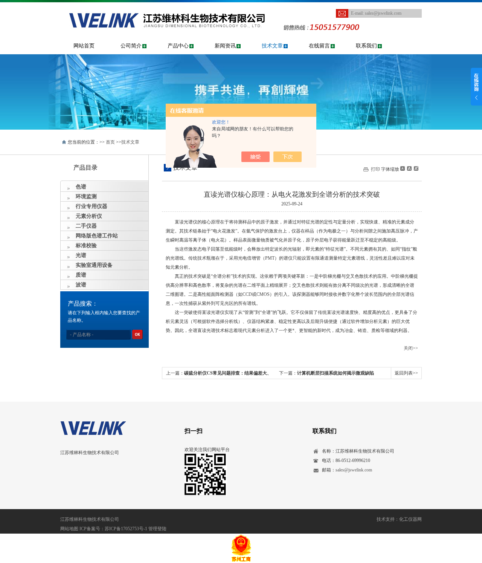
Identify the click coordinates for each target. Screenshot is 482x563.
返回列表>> (406, 373)
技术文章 (272, 46)
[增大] (415, 168)
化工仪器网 (410, 519)
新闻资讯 (225, 46)
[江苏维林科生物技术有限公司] (163, 10)
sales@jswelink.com (383, 13)
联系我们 (366, 46)
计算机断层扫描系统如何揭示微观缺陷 (335, 373)
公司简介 (131, 46)
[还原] (409, 168)
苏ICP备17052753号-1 (126, 528)
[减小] (402, 168)
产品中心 (178, 46)
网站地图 (69, 528)
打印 (375, 169)
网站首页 (84, 46)
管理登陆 (157, 528)
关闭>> (411, 348)
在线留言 (319, 46)
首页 (110, 142)
